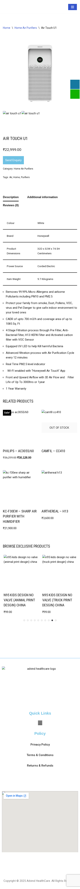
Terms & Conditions (40, 755)
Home (6, 38)
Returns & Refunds (40, 765)
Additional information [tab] (42, 207)
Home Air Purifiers (26, 38)
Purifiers (25, 187)
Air (10, 187)
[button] (40, 723)
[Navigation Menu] (72, 12)
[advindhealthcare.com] (10, 12)
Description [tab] (11, 207)
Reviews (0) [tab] (11, 215)
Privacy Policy (40, 744)
